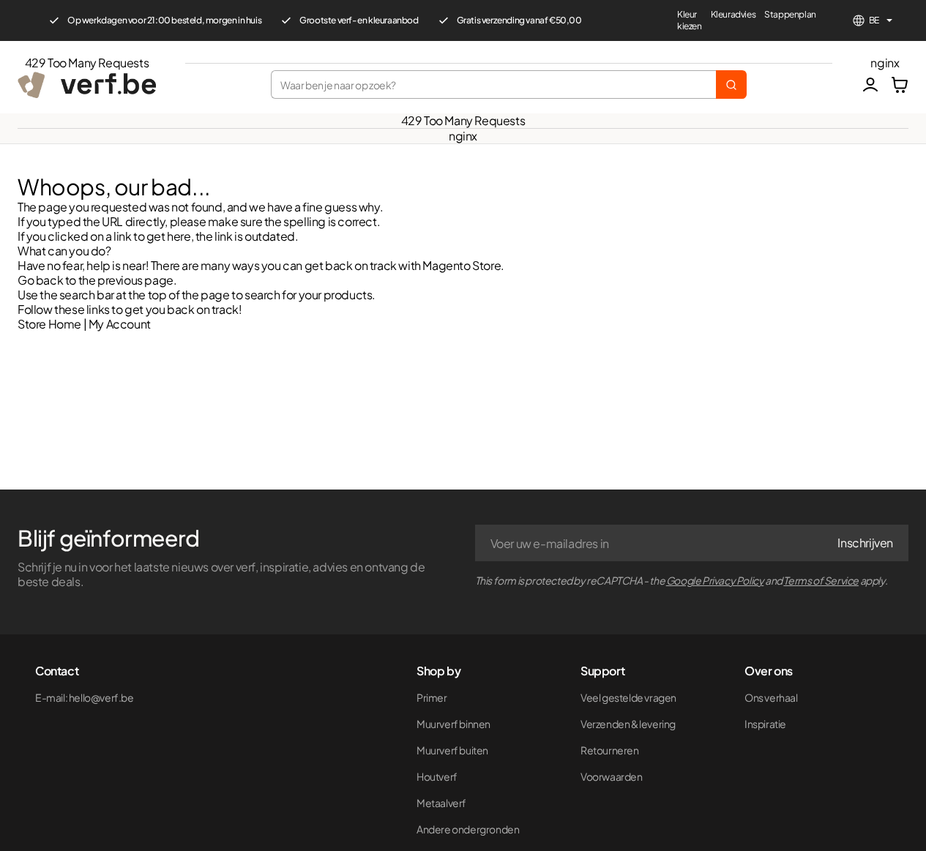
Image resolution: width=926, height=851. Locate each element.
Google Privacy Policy (715, 580)
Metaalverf (441, 802)
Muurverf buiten (452, 750)
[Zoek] (731, 84)
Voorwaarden (611, 776)
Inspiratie (765, 723)
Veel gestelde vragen (628, 697)
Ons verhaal (771, 697)
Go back (40, 280)
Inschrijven (865, 542)
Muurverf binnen (453, 723)
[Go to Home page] (87, 85)
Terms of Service (821, 580)
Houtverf (437, 776)
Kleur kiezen (689, 20)
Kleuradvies (733, 14)
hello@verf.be (101, 697)
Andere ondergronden (468, 829)
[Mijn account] (870, 85)
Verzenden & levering (628, 723)
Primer (432, 697)
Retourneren (609, 750)
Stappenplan (790, 14)
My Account (120, 323)
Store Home (49, 323)
